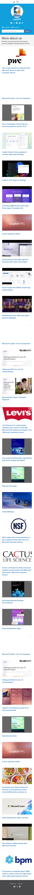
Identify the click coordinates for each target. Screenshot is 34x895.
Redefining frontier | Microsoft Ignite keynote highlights (15, 316)
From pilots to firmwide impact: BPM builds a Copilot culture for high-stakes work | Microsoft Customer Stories (16, 873)
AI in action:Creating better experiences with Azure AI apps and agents (17, 459)
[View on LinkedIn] (17, 23)
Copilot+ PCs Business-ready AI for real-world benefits (15, 709)
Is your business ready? (11, 234)
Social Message (8, 512)
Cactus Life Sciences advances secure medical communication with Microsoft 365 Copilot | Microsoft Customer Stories (16, 571)
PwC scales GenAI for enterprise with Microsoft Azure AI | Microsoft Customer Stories (16, 70)
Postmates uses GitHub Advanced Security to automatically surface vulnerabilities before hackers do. (15, 789)
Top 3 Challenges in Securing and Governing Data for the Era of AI (14, 125)
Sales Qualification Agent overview (15, 818)
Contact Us (13, 883)
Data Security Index (9, 486)
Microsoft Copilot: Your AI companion (16, 98)
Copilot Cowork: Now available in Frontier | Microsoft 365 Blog (14, 153)
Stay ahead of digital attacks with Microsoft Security (14, 844)
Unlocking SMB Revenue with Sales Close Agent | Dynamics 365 (15, 207)
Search (28, 31)
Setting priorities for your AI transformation (12, 370)
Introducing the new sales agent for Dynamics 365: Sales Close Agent (15, 260)
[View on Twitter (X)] (14, 23)
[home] (17, 11)
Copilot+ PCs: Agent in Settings (14, 180)
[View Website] (20, 23)
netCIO (17, 19)
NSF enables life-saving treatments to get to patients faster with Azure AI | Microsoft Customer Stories (16, 539)
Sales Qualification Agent (11, 628)
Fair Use (20, 883)
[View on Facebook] (11, 23)
